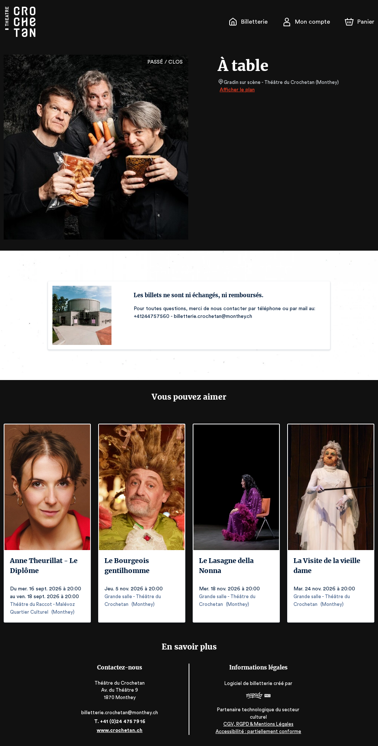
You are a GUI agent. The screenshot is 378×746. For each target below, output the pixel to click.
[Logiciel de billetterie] (258, 696)
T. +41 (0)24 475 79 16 (119, 721)
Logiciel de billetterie (248, 683)
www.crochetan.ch (119, 730)
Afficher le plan (237, 89)
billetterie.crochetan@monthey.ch (119, 712)
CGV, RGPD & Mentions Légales (258, 724)
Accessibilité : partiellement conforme (258, 731)
